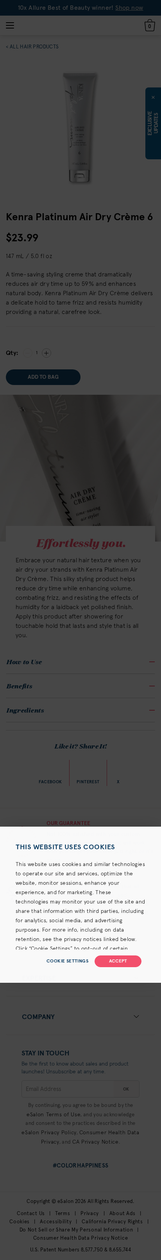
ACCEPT (118, 961)
